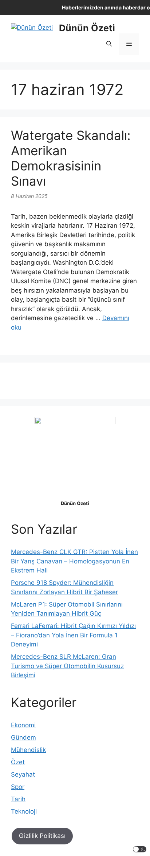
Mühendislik (28, 749)
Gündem (23, 737)
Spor (17, 786)
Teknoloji (24, 811)
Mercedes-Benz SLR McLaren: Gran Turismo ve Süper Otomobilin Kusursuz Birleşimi (67, 666)
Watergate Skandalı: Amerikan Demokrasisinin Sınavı (71, 158)
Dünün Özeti (87, 27)
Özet (18, 762)
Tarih (18, 799)
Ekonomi (23, 725)
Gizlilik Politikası (42, 835)
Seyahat (23, 774)
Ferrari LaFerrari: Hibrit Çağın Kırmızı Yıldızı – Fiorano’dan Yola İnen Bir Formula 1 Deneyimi (73, 635)
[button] (109, 44)
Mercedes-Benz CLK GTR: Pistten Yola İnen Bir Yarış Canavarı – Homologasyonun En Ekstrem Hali (74, 561)
